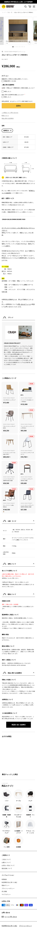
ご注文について (6, 859)
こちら (8, 578)
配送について (5, 115)
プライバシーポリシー (8, 888)
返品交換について (7, 868)
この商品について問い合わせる (10, 112)
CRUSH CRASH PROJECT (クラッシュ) (14, 51)
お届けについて (6, 862)
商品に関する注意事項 (8, 118)
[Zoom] (29, 42)
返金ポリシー (5, 885)
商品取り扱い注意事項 (18, 725)
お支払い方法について (8, 865)
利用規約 (4, 879)
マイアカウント (6, 894)
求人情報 (4, 891)
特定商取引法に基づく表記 (9, 882)
